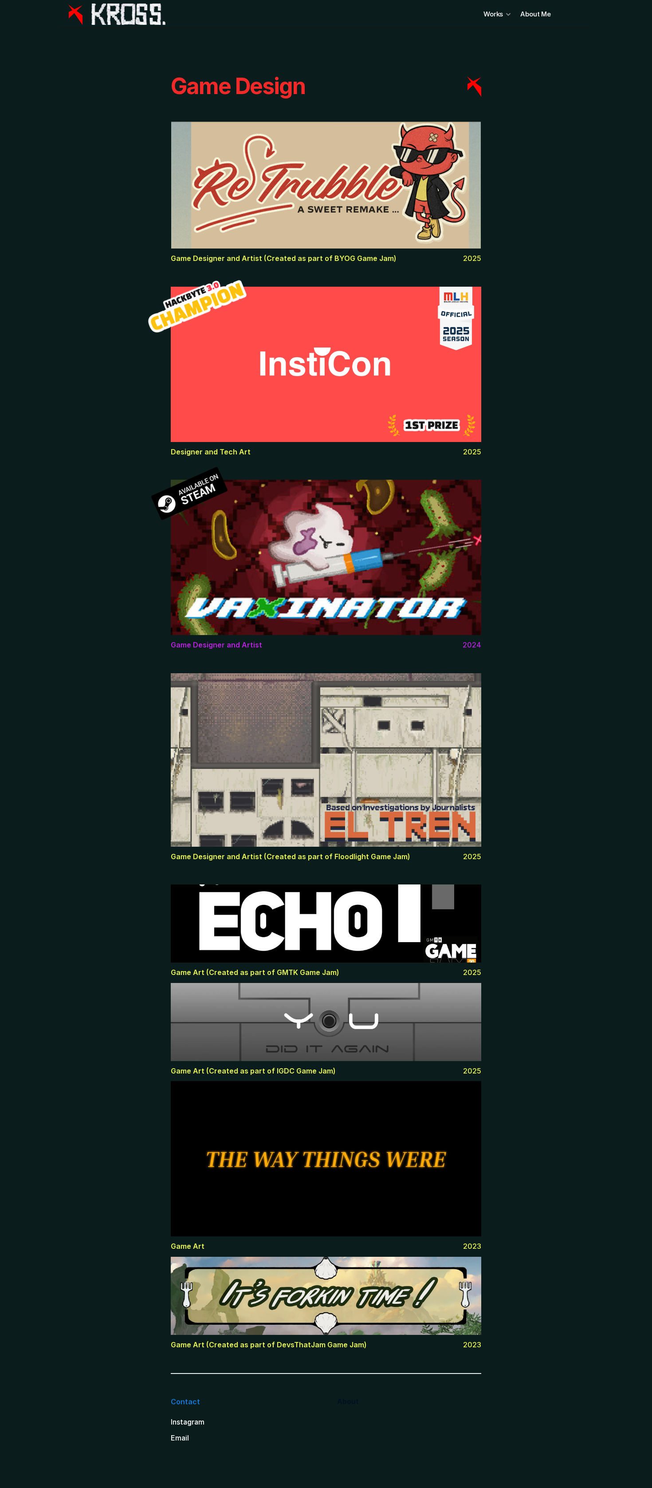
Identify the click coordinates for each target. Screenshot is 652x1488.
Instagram (187, 1421)
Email (180, 1437)
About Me (536, 14)
